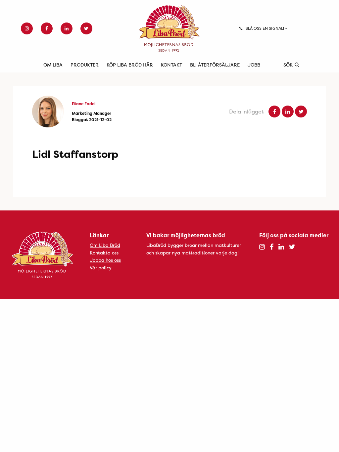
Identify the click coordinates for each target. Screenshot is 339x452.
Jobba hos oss (105, 260)
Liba (169, 28)
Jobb (254, 65)
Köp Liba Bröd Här (130, 65)
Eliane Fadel (83, 104)
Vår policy (101, 267)
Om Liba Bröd (105, 245)
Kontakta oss (104, 252)
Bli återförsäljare (215, 65)
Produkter (85, 65)
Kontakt (171, 65)
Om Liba (53, 65)
